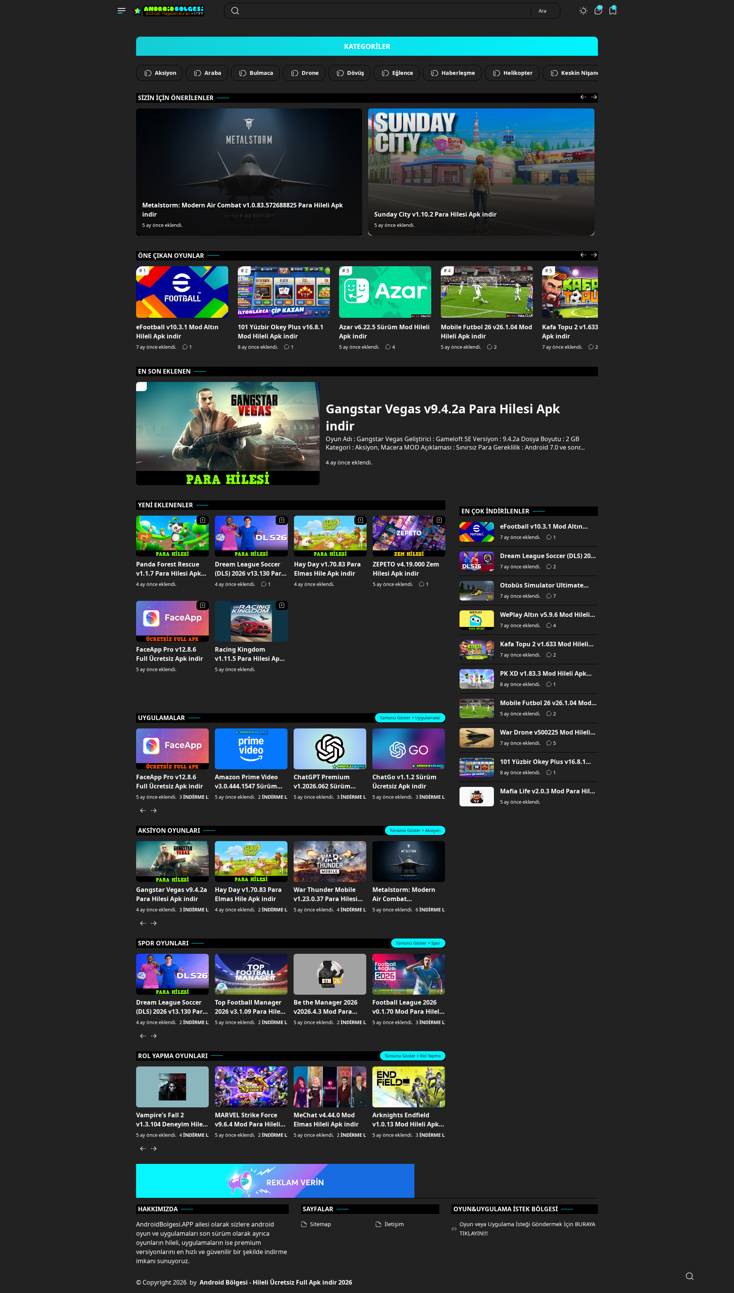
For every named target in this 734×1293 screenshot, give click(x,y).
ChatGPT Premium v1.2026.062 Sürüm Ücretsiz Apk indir (322, 786)
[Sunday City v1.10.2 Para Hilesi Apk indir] (481, 172)
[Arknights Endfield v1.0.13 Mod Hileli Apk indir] (408, 1086)
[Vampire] (172, 1086)
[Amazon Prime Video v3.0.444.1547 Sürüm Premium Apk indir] (251, 748)
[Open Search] (689, 1276)
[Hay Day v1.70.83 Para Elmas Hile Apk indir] (251, 861)
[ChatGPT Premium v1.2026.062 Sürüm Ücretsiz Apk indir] (330, 748)
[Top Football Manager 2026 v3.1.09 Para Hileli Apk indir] (251, 974)
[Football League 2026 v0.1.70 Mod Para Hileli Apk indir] (408, 974)
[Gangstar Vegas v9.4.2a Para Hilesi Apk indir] (172, 861)
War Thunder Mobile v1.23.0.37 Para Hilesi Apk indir (325, 898)
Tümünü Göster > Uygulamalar (410, 717)
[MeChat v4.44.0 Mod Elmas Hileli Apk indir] (330, 1086)
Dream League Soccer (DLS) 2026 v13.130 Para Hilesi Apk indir (250, 573)
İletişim (394, 1224)
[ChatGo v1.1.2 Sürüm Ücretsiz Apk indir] (408, 748)
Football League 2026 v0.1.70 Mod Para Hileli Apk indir (406, 1011)
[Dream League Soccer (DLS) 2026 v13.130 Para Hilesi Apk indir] (172, 974)
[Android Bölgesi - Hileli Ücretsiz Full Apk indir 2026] (170, 8)
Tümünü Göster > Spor (418, 943)
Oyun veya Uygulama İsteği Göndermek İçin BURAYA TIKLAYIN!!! (527, 1228)
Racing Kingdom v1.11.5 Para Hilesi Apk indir (249, 658)
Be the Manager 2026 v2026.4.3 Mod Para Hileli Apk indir (325, 1011)
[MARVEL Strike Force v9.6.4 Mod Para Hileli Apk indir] (251, 1086)
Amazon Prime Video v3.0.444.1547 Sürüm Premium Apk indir (246, 786)
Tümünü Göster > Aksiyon (415, 830)
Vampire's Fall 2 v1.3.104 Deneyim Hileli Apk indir (171, 1124)
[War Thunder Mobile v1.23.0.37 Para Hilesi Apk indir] (330, 861)
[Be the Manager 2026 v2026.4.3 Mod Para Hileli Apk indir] (330, 974)
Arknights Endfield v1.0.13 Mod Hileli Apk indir (405, 1124)
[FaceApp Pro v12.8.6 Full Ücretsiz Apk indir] (172, 748)
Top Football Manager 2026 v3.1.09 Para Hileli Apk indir (249, 1011)
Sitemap (320, 1224)
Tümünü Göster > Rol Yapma (413, 1055)
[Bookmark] (203, 520)
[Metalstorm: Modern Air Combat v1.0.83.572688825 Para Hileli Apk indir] (249, 172)
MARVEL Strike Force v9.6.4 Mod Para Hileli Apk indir (247, 1124)
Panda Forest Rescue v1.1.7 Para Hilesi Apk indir (168, 573)
